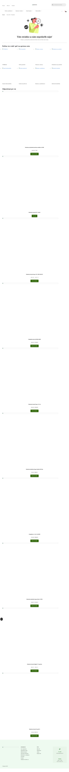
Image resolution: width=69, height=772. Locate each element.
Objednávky (39, 750)
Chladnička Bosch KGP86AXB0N (34, 339)
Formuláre (22, 756)
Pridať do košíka (34, 345)
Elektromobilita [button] (38, 10)
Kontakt (3, 5)
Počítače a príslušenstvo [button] (8, 10)
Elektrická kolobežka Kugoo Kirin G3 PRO (34, 599)
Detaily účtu (39, 753)
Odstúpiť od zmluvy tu (25, 759)
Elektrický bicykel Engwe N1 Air (34, 404)
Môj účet (8, 5)
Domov (3, 14)
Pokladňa (13, 5)
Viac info (34, 215)
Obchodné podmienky (24, 753)
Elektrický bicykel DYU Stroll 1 (34, 212)
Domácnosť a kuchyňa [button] (19, 10)
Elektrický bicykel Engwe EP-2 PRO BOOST (34, 274)
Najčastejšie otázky (24, 750)
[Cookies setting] (1, 619)
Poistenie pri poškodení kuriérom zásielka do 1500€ (34, 147)
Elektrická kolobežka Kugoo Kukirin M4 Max (34, 469)
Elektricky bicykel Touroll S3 (34, 729)
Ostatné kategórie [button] (29, 10)
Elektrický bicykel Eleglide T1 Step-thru (34, 664)
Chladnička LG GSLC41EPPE (34, 534)
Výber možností (34, 280)
